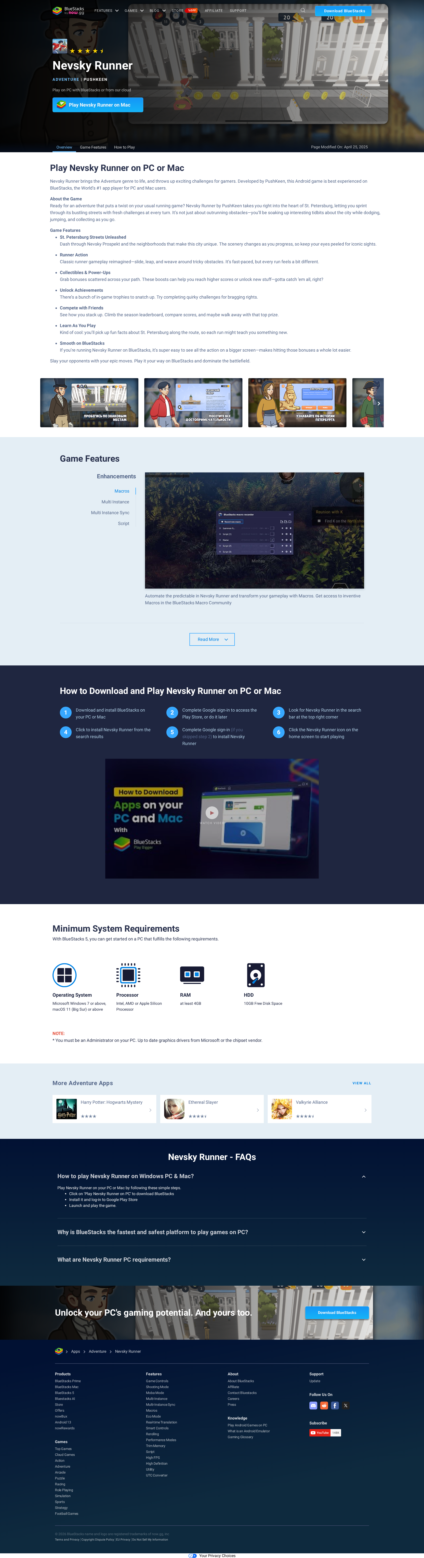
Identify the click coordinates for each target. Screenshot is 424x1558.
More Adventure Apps (83, 1083)
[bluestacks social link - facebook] (335, 1405)
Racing (60, 1484)
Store (184, 11)
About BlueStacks (241, 1381)
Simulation (63, 1496)
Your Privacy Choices (217, 1555)
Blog (155, 11)
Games (131, 11)
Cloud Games (65, 1455)
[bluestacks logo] (68, 10)
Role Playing (64, 1490)
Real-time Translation (161, 1422)
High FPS (152, 1458)
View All (362, 1083)
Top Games (63, 1449)
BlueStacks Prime (68, 1381)
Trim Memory (155, 1446)
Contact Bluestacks (242, 1393)
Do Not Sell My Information (150, 1539)
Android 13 (63, 1422)
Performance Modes (161, 1440)
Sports (60, 1502)
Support (238, 11)
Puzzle (60, 1478)
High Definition (157, 1463)
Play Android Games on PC (247, 1425)
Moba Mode (155, 1393)
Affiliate (214, 11)
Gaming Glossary (240, 1437)
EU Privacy (123, 1539)
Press (232, 1404)
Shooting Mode (157, 1387)
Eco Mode (153, 1416)
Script (150, 1452)
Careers (233, 1399)
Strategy (61, 1508)
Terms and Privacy (67, 1539)
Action (60, 1460)
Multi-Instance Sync (160, 1404)
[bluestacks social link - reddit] (324, 1405)
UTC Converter (156, 1475)
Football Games (66, 1514)
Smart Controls (157, 1428)
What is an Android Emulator (249, 1431)
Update (314, 1381)
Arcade (60, 1472)
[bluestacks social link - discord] (313, 1405)
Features (103, 11)
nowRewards (65, 1428)
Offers (59, 1410)
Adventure (66, 79)
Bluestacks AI (65, 1399)
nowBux (61, 1416)
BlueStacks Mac (67, 1387)
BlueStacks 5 (64, 1393)
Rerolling (152, 1434)
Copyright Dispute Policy (97, 1539)
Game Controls (157, 1381)
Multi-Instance (156, 1399)
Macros (151, 1410)
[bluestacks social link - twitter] (346, 1405)
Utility (150, 1469)
